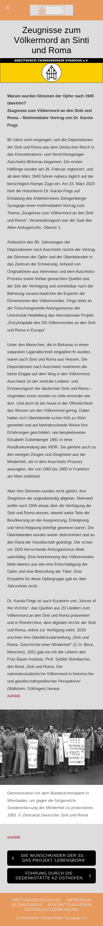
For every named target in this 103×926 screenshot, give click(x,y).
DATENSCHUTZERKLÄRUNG (52, 909)
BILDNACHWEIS (26, 905)
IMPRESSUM (79, 900)
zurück (13, 696)
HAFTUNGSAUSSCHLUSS (36, 900)
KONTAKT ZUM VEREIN (70, 905)
